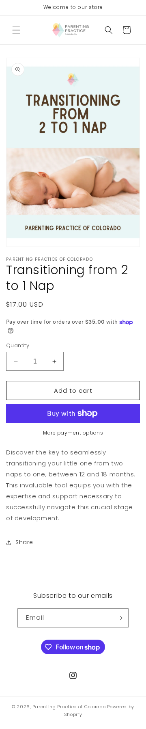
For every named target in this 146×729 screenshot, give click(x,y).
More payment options (73, 432)
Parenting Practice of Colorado (68, 706)
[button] (16, 30)
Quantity (17, 345)
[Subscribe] (119, 617)
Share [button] (24, 542)
